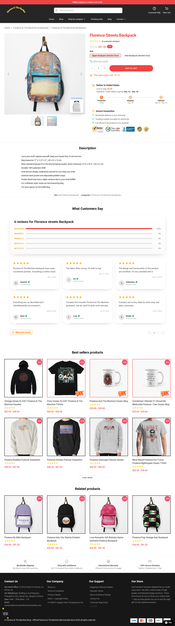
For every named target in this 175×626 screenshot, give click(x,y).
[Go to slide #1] (37, 121)
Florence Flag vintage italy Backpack (150, 537)
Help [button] (170, 623)
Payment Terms (96, 591)
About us (51, 587)
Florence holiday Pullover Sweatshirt (64, 460)
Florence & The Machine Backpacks (69, 28)
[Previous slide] (8, 74)
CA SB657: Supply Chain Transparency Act (65, 602)
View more (87, 478)
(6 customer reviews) (110, 41)
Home (7, 28)
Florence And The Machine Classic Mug (109, 401)
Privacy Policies (54, 595)
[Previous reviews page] (149, 332)
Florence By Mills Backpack (17, 537)
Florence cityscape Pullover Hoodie (107, 460)
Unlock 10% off (5, 613)
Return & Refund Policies (100, 595)
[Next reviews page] (162, 332)
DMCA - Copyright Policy (58, 599)
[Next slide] (81, 74)
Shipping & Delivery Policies (101, 587)
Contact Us (94, 599)
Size (91, 51)
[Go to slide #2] (52, 121)
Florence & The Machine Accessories (31, 28)
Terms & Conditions (56, 591)
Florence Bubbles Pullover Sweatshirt (22, 460)
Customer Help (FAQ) (99, 602)
